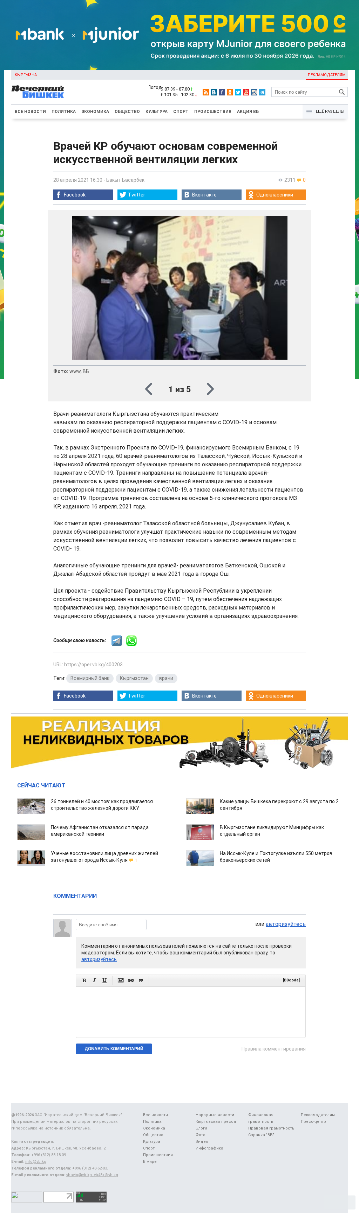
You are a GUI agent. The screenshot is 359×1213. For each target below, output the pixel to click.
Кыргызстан (134, 678)
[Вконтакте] (214, 92)
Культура (156, 111)
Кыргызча (26, 75)
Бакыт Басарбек (125, 180)
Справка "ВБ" (261, 1135)
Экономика (95, 111)
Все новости (30, 111)
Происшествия (212, 111)
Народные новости (215, 1115)
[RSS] (206, 92)
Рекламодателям (327, 75)
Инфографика (209, 1148)
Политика (64, 111)
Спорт (181, 111)
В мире (150, 1161)
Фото (200, 1135)
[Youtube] (246, 92)
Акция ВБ (248, 111)
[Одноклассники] (230, 92)
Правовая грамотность (271, 1128)
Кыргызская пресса (216, 1121)
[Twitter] (238, 92)
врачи (166, 678)
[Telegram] (262, 92)
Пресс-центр (313, 1121)
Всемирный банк (89, 678)
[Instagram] (254, 92)
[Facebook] (222, 92)
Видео (202, 1141)
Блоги (201, 1128)
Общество (127, 111)
